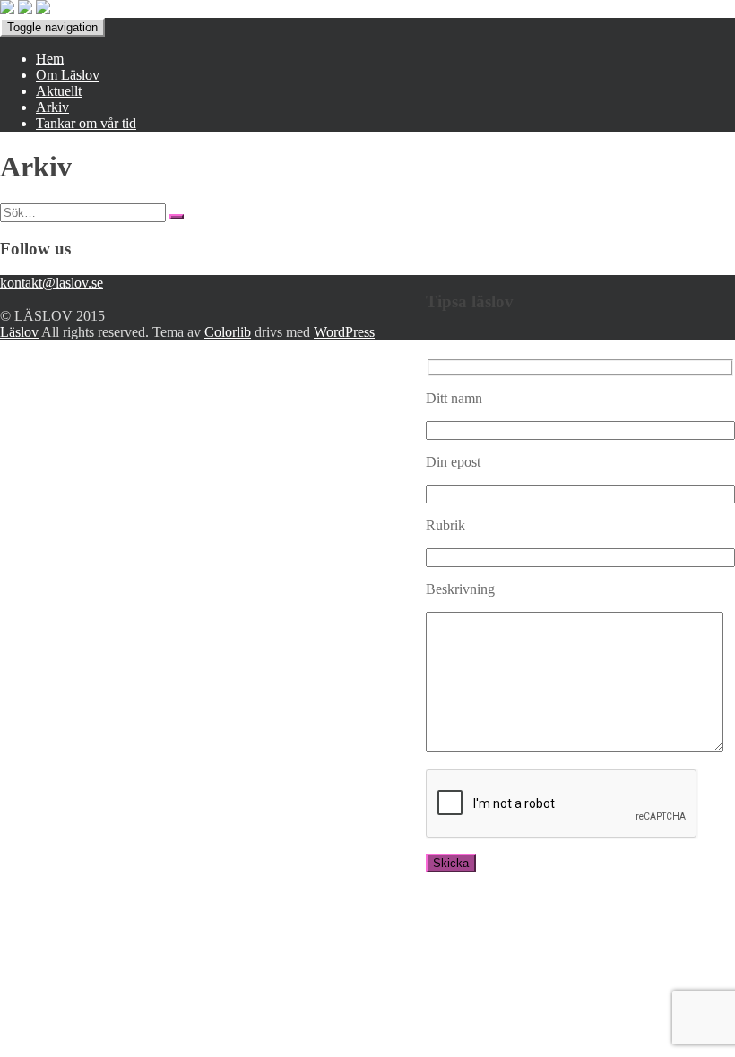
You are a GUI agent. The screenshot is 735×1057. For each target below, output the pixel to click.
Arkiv (52, 107)
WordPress (344, 331)
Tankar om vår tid (86, 123)
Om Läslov (67, 74)
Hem (50, 58)
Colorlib (227, 331)
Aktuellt (59, 91)
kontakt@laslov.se (51, 282)
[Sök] (176, 216)
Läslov (19, 331)
